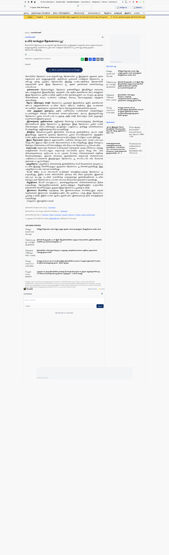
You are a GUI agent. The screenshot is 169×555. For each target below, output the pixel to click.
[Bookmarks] (31, 2)
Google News (90, 215)
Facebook (45, 215)
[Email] (98, 59)
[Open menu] (25, 2)
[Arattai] (126, 1)
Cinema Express (85, 2)
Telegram (71, 215)
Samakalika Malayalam (73, 2)
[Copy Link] (101, 59)
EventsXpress (113, 2)
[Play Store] (144, 2)
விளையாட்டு (79, 13)
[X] (133, 2)
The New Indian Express (47, 2)
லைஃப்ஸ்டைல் (94, 13)
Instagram (57, 215)
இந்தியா (128, 13)
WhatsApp (64, 211)
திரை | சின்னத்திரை (61, 13)
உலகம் (137, 13)
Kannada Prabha (60, 2)
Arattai (83, 215)
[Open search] (28, 2)
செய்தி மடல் (123, 7)
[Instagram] (130, 2)
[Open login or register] (34, 2)
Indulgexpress (96, 2)
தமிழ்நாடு (118, 13)
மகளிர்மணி (30, 37)
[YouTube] (137, 2)
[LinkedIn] (94, 59)
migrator (28, 64)
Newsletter (52, 207)
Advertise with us (116, 62)
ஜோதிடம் (107, 13)
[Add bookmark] (102, 37)
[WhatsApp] (140, 2)
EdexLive (104, 2)
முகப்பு (26, 13)
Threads (77, 215)
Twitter (51, 215)
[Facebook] (123, 2)
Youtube (64, 215)
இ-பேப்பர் (139, 7)
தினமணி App (54, 218)
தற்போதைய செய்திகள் (40, 13)
